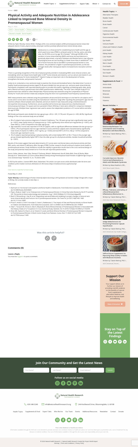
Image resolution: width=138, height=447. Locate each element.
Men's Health (107, 63)
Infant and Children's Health (113, 47)
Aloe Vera (110, 200)
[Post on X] (17, 39)
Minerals (47, 30)
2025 (104, 232)
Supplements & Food (32, 412)
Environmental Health (110, 37)
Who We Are (58, 412)
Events (77, 412)
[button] (115, 4)
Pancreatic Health (109, 70)
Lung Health (107, 60)
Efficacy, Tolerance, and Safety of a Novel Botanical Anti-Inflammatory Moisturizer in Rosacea (115, 193)
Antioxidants (107, 87)
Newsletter (104, 412)
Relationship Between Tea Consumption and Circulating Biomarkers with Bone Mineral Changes (114, 130)
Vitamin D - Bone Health (61, 30)
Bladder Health (108, 18)
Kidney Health (108, 53)
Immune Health (108, 44)
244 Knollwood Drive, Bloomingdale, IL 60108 (96, 404)
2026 (104, 137)
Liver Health (107, 57)
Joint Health (107, 50)
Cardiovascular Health (110, 31)
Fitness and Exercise (34, 30)
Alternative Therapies (110, 15)
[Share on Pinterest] (13, 39)
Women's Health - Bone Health (20, 34)
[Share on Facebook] (9, 39)
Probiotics (106, 97)
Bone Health (19, 30)
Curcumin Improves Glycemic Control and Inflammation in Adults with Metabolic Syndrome (115, 160)
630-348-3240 (32, 404)
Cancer (105, 28)
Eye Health (106, 40)
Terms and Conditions (67, 443)
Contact (113, 412)
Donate (123, 4)
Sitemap (56, 443)
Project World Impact (91, 441)
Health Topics (18, 412)
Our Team (69, 412)
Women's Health (108, 76)
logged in (20, 256)
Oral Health (107, 66)
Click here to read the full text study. (20, 170)
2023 (10, 30)
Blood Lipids (110, 168)
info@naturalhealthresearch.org (58, 404)
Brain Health (107, 24)
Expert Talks (47, 412)
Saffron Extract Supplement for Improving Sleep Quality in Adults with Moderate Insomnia (115, 255)
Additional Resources (90, 412)
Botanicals (106, 91)
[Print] (21, 39)
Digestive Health (108, 34)
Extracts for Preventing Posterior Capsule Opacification (113, 224)
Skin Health (107, 73)
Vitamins (106, 100)
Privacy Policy (80, 443)
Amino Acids (107, 84)
